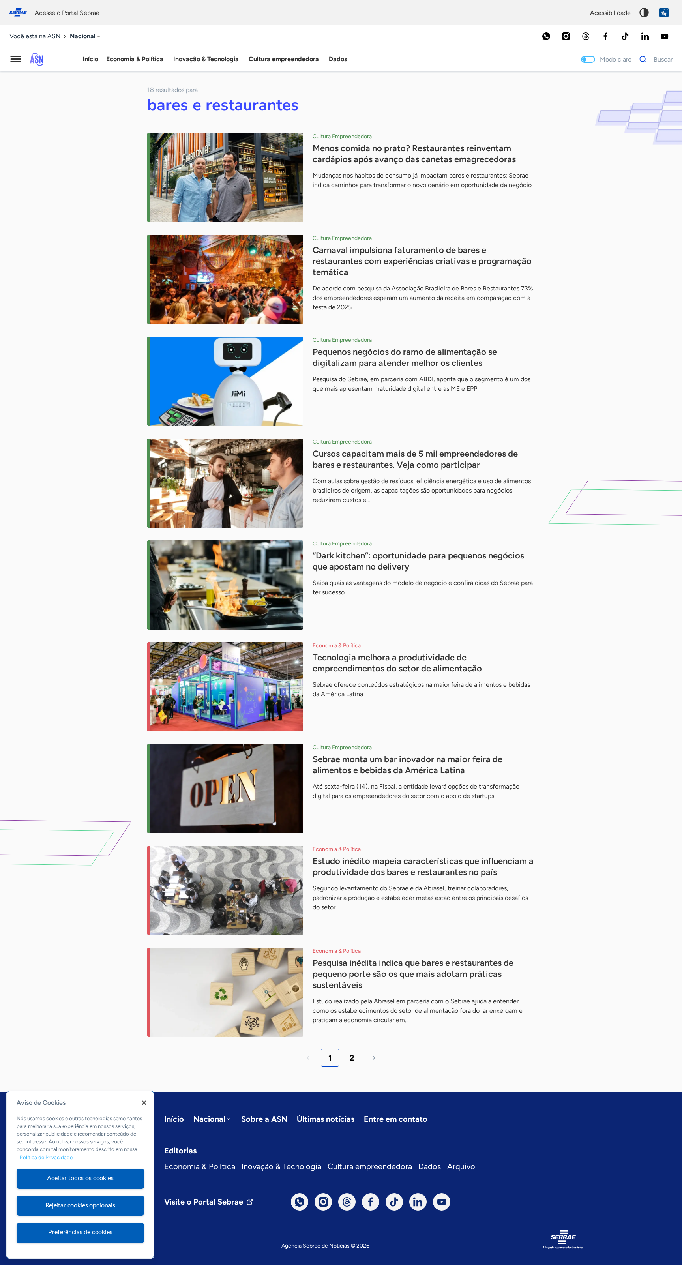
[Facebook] (605, 36)
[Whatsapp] (546, 36)
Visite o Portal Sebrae (203, 1202)
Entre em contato (395, 1119)
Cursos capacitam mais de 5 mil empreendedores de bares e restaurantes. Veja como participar (415, 459)
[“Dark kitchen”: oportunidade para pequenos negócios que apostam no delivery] (225, 585)
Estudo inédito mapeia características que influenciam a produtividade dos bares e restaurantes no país (423, 866)
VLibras (664, 12)
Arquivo (461, 1166)
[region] (80, 1175)
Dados (429, 1166)
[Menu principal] (15, 59)
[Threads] (586, 36)
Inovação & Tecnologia (281, 1166)
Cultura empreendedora (370, 1166)
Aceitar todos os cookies (80, 1178)
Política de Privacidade (46, 1157)
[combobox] (86, 36)
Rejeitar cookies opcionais (80, 1205)
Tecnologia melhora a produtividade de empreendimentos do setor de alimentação (397, 663)
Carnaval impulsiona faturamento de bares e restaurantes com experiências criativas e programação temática (422, 261)
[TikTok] (625, 36)
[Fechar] (144, 1102)
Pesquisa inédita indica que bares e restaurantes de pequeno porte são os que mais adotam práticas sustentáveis (413, 974)
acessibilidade (610, 13)
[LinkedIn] (645, 36)
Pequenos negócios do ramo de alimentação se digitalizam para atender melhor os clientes (405, 357)
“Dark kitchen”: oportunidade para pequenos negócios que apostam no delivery (418, 561)
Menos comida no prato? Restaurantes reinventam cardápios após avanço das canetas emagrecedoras (414, 154)
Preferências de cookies (80, 1232)
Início (90, 59)
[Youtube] (665, 36)
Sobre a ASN (264, 1119)
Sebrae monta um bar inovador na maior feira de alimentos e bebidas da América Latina (407, 765)
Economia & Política (199, 1166)
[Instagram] (566, 36)
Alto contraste (644, 12)
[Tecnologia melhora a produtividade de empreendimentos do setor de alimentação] (225, 686)
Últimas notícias (325, 1119)
